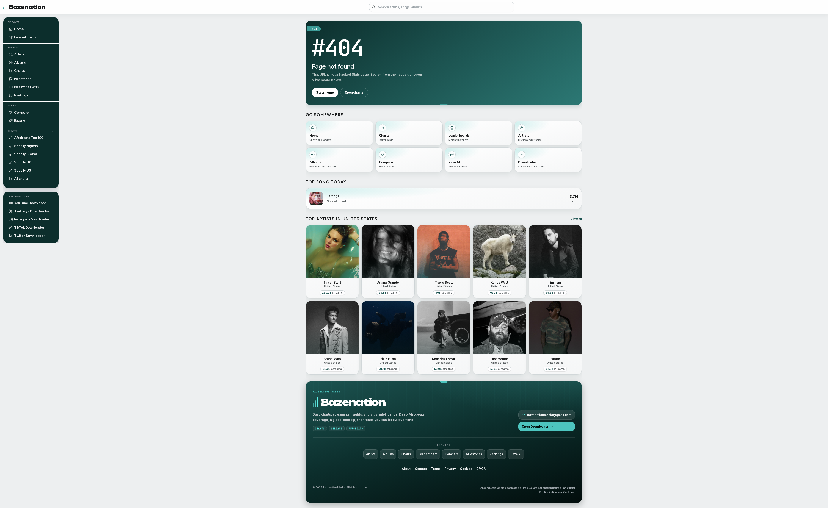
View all (576, 219)
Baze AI (515, 454)
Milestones (474, 454)
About (406, 468)
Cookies (466, 468)
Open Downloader (535, 426)
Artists (370, 454)
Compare (451, 454)
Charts (12, 131)
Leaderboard (428, 454)
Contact (421, 468)
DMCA (481, 468)
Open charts (354, 92)
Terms (435, 468)
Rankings (496, 454)
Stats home (325, 92)
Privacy (450, 468)
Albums (388, 454)
